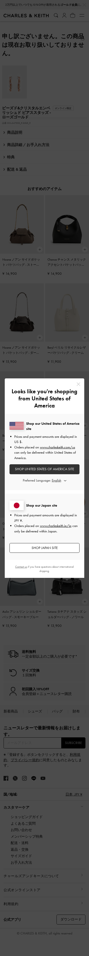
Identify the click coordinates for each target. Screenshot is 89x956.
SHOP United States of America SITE (44, 469)
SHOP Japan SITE (45, 547)
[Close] (78, 384)
